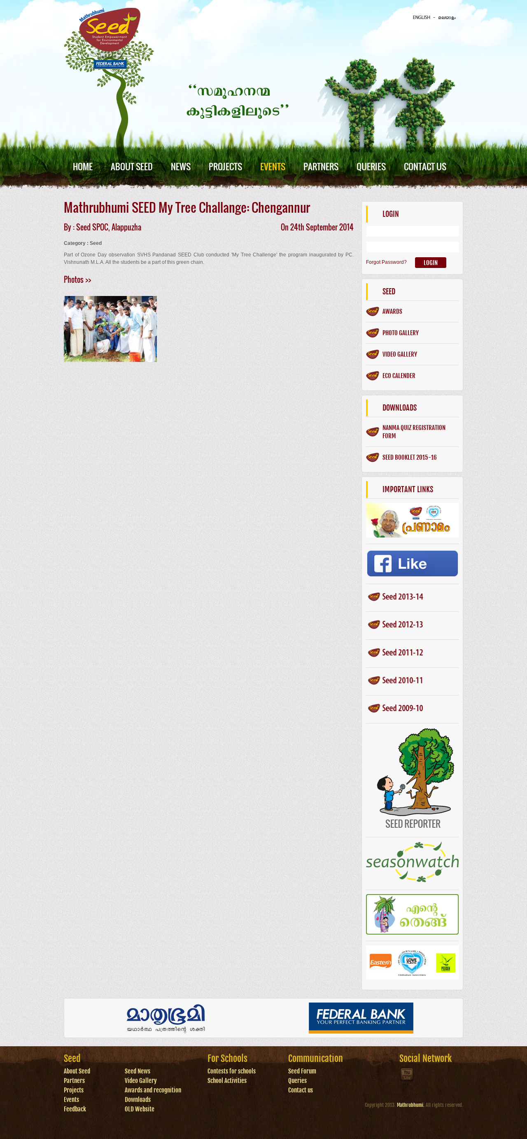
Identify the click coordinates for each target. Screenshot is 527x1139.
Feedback (75, 1109)
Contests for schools (232, 1071)
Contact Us (425, 166)
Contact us (300, 1090)
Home (83, 166)
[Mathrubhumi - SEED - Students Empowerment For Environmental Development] (109, 67)
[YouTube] (407, 1081)
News (181, 166)
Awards (392, 311)
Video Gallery (141, 1081)
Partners (320, 166)
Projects (225, 166)
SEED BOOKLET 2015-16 (409, 457)
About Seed (132, 166)
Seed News (137, 1071)
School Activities (227, 1081)
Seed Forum (302, 1071)
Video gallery (399, 354)
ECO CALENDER (398, 376)
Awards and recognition (153, 1090)
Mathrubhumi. (410, 1105)
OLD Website (139, 1109)
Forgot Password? (386, 262)
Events (272, 166)
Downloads (138, 1100)
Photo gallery (400, 333)
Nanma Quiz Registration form (413, 432)
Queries (371, 166)
